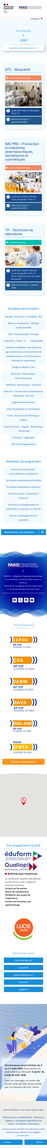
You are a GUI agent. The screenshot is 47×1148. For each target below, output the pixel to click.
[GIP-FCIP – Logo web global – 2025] (23, 4)
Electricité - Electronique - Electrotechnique (23, 376)
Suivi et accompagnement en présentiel (23, 517)
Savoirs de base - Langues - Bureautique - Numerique (23, 428)
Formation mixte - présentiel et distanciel (23, 495)
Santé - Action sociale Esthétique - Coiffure (23, 417)
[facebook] (14, 600)
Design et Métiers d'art (23, 367)
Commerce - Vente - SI (15, 340)
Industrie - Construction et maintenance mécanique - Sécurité (23, 393)
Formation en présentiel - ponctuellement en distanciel (23, 471)
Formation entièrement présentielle (23, 480)
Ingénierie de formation (23, 402)
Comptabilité (36, 340)
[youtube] (32, 600)
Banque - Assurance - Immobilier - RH (23, 316)
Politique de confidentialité (17, 1117)
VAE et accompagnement (23, 444)
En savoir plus (23, 1135)
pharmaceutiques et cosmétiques (23, 409)
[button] (23, 801)
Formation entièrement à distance (23, 487)
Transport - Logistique (23, 437)
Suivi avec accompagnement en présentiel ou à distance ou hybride (23, 506)
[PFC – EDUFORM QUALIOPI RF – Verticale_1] (23, 852)
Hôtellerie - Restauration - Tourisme (23, 384)
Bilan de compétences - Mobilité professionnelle (23, 325)
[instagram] (20, 600)
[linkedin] (26, 600)
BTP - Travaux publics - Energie (23, 334)
